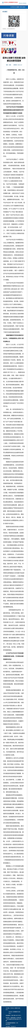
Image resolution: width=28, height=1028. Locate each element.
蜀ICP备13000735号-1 (16, 1015)
